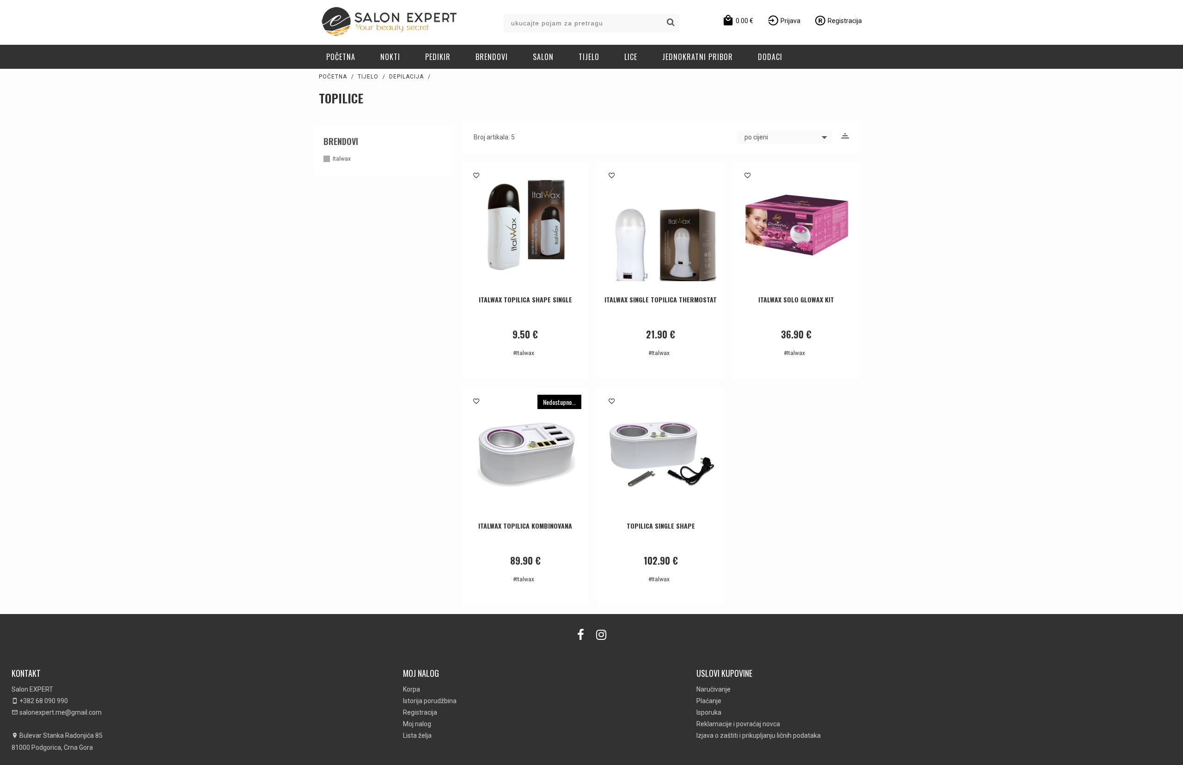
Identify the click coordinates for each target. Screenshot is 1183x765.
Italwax (342, 159)
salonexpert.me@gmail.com (60, 712)
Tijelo (589, 56)
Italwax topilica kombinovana (525, 525)
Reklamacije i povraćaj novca (738, 724)
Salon (543, 56)
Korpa (411, 689)
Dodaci (770, 56)
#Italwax (523, 353)
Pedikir (438, 56)
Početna (340, 56)
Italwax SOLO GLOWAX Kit (796, 299)
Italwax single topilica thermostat (660, 299)
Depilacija (406, 76)
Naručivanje (713, 689)
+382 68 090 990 (43, 701)
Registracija (420, 712)
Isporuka (708, 712)
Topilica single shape (661, 525)
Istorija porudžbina (430, 701)
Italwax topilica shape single (525, 299)
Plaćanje (708, 701)
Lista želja (417, 735)
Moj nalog (417, 724)
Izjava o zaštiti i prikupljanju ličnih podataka (758, 735)
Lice (630, 56)
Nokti (390, 56)
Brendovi (492, 56)
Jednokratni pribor (697, 56)
